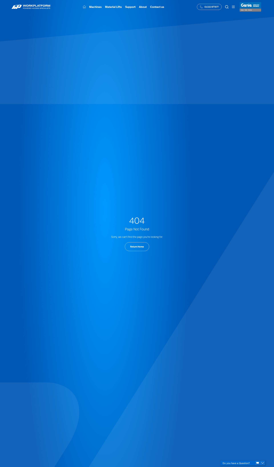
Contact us (157, 7)
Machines (95, 7)
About (143, 7)
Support (130, 7)
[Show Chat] (257, 463)
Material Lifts (113, 7)
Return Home (137, 246)
